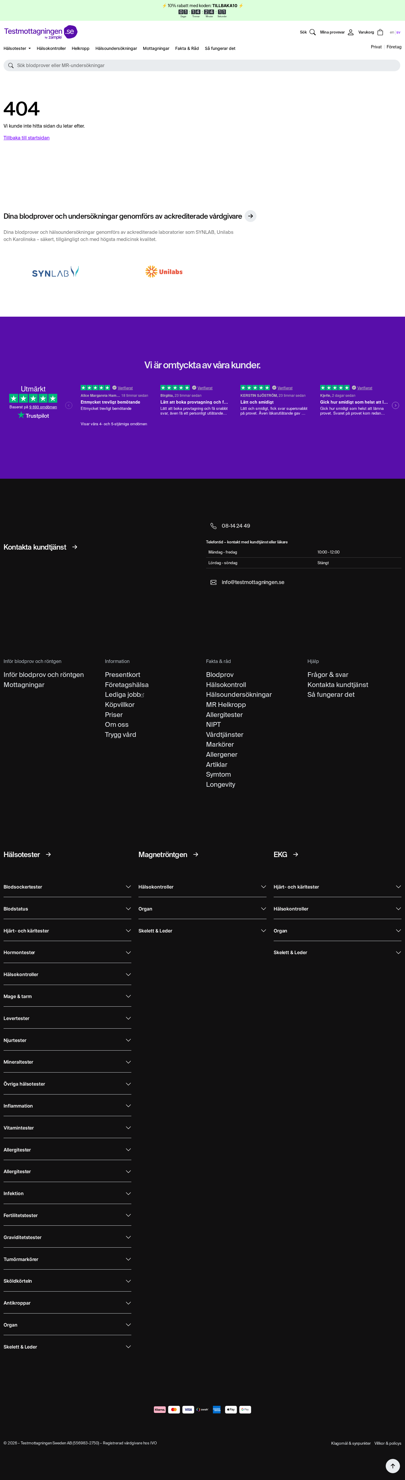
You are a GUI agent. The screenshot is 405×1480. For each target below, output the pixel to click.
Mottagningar (156, 48)
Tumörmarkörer (21, 1259)
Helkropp (81, 48)
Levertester (16, 1018)
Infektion (14, 1193)
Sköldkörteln (18, 1281)
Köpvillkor (120, 704)
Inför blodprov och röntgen (44, 674)
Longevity (220, 784)
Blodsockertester (23, 887)
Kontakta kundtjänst (337, 685)
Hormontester (19, 952)
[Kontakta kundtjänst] (74, 547)
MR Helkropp (226, 704)
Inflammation (18, 1106)
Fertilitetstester (21, 1215)
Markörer (220, 744)
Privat (376, 47)
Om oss (117, 724)
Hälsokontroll (226, 685)
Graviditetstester (23, 1237)
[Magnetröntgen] (195, 854)
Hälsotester (15, 48)
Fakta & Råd (187, 48)
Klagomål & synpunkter (351, 1443)
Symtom (218, 774)
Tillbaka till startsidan (27, 138)
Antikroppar (17, 1303)
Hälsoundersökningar (116, 48)
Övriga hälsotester (24, 1084)
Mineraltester (18, 1062)
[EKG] (295, 854)
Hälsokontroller (51, 48)
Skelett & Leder (20, 1347)
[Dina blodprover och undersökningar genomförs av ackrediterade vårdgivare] (250, 216)
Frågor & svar (327, 674)
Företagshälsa (127, 685)
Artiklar (216, 764)
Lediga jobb (123, 694)
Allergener (221, 754)
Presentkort (122, 674)
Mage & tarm (17, 996)
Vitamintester (19, 1128)
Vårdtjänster (224, 734)
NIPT (213, 724)
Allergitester (224, 714)
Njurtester (15, 1040)
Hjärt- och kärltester (26, 931)
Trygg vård (120, 734)
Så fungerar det (220, 48)
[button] (202, 66)
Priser (114, 714)
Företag (394, 47)
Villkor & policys (387, 1443)
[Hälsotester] (48, 854)
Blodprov (220, 674)
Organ (10, 1325)
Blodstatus (16, 909)
